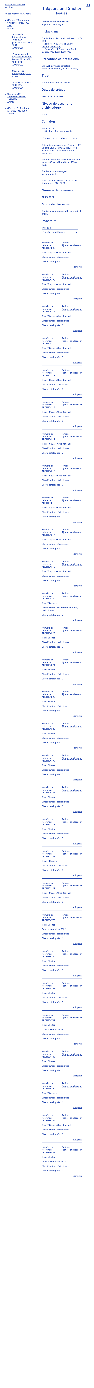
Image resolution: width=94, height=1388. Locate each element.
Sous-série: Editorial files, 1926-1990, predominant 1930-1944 (22, 39)
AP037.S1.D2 (48, 197)
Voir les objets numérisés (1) (56, 22)
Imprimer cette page (52, 25)
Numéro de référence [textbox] (54, 232)
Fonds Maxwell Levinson (18, 14)
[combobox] (60, 232)
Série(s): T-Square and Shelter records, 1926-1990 (18, 23)
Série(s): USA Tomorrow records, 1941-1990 (17, 97)
